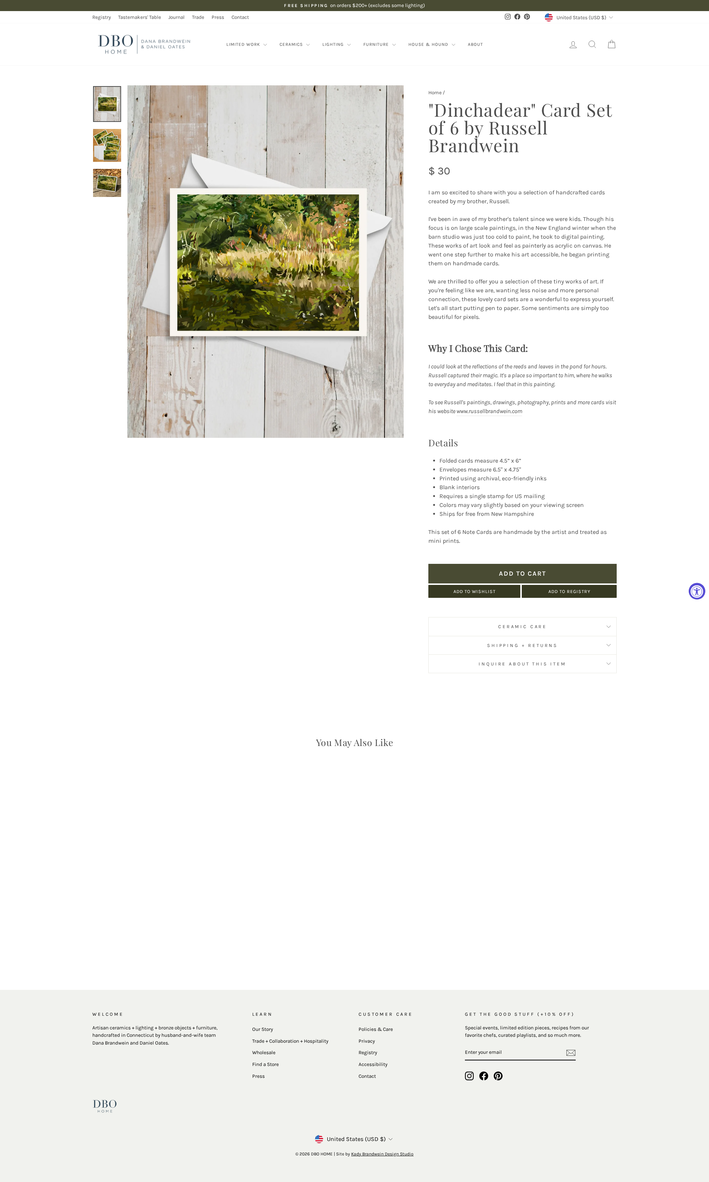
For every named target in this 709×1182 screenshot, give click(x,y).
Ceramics (292, 44)
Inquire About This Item (522, 664)
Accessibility (373, 1064)
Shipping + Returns (522, 645)
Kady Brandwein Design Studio (382, 1154)
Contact (240, 17)
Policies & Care (376, 1029)
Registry (101, 17)
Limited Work (243, 44)
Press (218, 17)
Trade (198, 17)
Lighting (333, 44)
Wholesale (263, 1052)
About (475, 44)
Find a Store (265, 1064)
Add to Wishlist (474, 591)
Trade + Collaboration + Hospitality (290, 1041)
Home (435, 92)
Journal (176, 17)
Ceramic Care (522, 626)
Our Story (262, 1029)
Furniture (376, 44)
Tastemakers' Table (139, 17)
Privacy (367, 1041)
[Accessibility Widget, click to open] (697, 591)
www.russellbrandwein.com (489, 411)
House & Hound (429, 44)
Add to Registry (569, 591)
